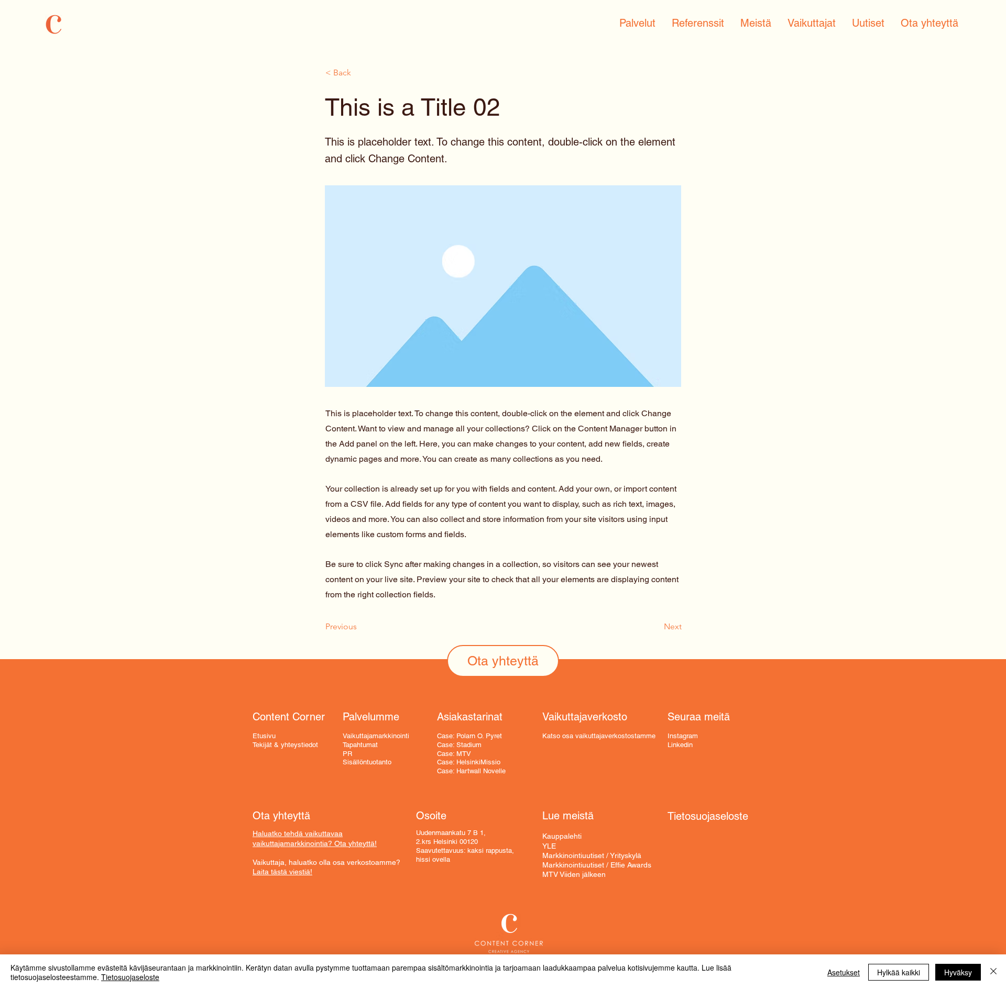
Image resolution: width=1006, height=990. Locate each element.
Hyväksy (958, 972)
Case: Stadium (459, 745)
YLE (549, 846)
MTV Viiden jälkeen (574, 874)
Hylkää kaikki (898, 972)
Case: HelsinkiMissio (468, 762)
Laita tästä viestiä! (282, 871)
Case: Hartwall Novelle (471, 771)
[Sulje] (993, 972)
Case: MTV (454, 754)
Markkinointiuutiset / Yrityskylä (591, 855)
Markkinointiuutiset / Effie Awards (596, 865)
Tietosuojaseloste (130, 977)
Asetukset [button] (843, 972)
